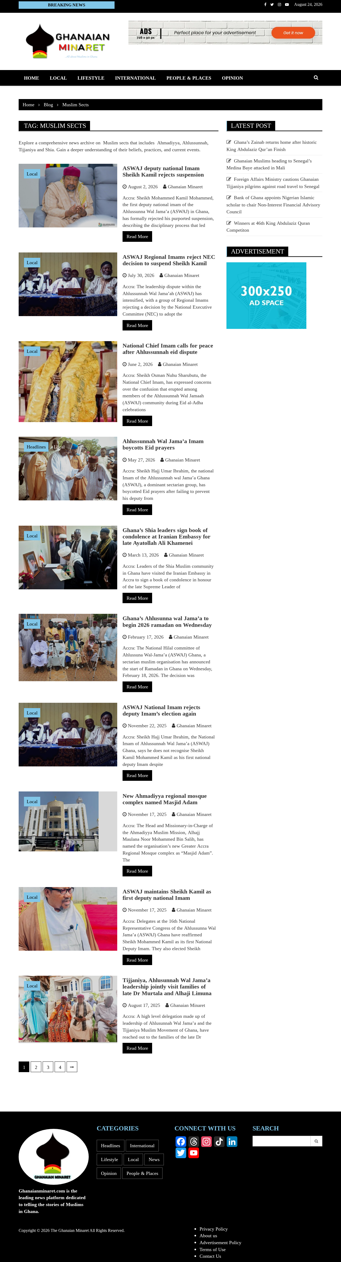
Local (58, 78)
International (135, 78)
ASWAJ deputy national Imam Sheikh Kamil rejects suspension (163, 171)
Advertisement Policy (220, 1242)
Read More (137, 236)
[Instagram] (206, 1141)
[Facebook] (180, 1141)
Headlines (36, 446)
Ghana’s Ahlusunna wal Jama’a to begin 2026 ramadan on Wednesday (167, 621)
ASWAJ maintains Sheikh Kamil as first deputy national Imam (167, 894)
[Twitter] (180, 1152)
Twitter (272, 4)
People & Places (189, 78)
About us (208, 1235)
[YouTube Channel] (193, 1152)
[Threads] (193, 1141)
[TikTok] (219, 1141)
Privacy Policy (214, 1229)
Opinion (232, 78)
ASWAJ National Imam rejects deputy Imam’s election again (161, 710)
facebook (265, 4)
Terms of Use (213, 1249)
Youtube (287, 4)
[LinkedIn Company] (232, 1141)
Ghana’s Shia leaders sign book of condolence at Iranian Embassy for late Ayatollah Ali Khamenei (166, 536)
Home (31, 78)
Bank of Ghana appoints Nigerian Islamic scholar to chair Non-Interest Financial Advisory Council (273, 204)
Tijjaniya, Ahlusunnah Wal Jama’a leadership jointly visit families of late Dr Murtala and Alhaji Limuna (167, 986)
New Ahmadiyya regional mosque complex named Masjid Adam (165, 799)
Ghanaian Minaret (185, 186)
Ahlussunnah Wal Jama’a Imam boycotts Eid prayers (163, 444)
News (154, 1159)
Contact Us (210, 1256)
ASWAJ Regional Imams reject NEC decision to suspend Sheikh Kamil (169, 260)
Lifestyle (91, 78)
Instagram (279, 4)
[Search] (316, 1141)
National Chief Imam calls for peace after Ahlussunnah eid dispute (168, 348)
